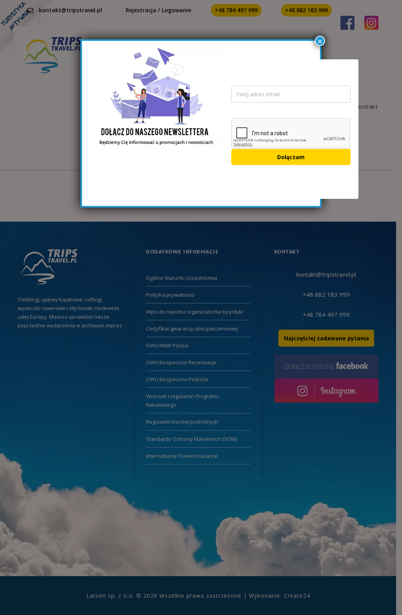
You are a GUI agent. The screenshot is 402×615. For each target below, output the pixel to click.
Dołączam (291, 157)
